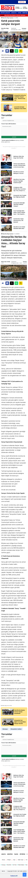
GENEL (16, 17)
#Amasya (5, 729)
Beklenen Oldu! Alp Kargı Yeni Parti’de (18, 157)
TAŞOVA (16, 854)
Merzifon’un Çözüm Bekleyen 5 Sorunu (18, 172)
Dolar (17, 7)
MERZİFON (10, 854)
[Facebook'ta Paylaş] (7, 51)
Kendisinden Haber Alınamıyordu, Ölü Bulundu (18, 220)
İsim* (2, 118)
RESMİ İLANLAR (5, 12)
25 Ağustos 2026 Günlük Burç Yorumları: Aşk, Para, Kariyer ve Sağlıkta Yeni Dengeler (19, 189)
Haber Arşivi (20, 859)
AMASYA (13, 12)
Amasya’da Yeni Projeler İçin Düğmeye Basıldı (19, 196)
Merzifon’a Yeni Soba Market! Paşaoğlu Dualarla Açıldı (18, 181)
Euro (25, 7)
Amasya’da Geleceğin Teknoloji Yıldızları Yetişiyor (19, 204)
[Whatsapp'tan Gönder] (16, 51)
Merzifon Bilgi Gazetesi (7, 17)
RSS (4, 871)
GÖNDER (14, 137)
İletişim (9, 859)
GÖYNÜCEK (22, 854)
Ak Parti (14, 865)
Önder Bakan (20, 865)
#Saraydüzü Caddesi (16, 729)
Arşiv (14, 859)
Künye (3, 859)
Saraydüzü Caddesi (14, 289)
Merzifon (8, 865)
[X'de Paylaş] (12, 51)
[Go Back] (24, 875)
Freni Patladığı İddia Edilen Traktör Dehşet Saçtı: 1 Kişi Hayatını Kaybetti (19, 212)
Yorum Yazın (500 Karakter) (8, 123)
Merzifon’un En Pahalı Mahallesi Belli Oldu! (19, 227)
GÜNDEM (17, 233)
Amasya (24, 28)
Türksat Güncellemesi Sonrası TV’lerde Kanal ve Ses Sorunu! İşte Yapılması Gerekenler (19, 165)
